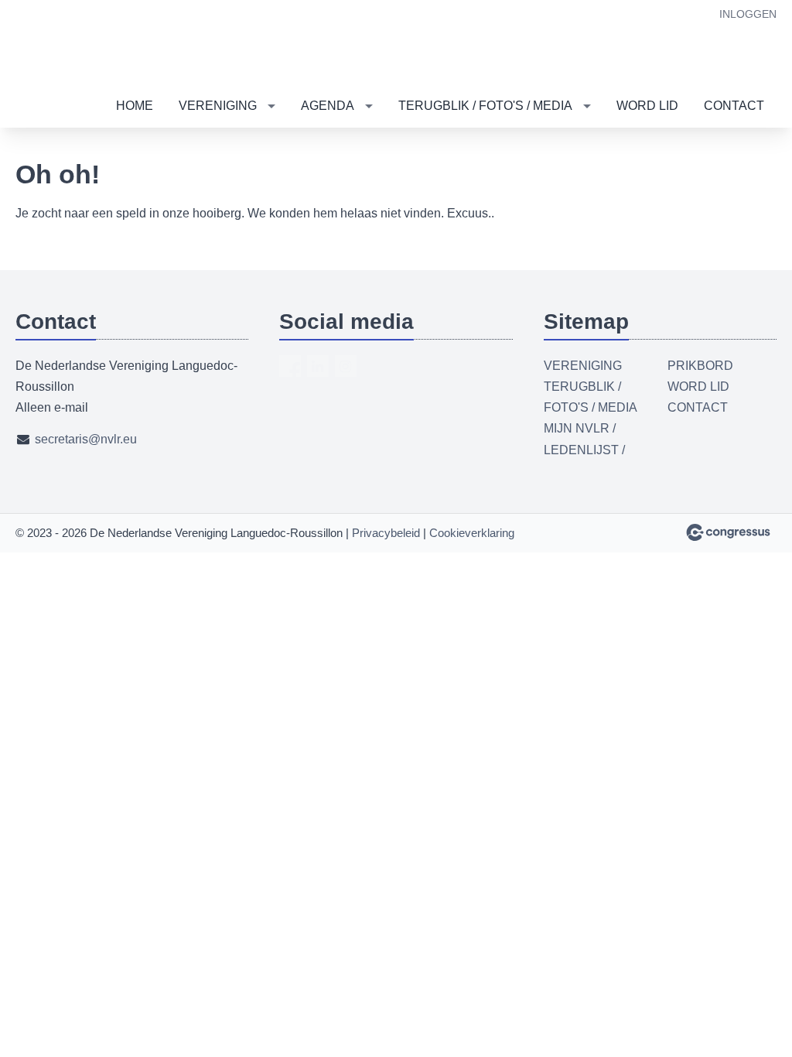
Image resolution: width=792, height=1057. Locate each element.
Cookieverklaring (471, 532)
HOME (134, 105)
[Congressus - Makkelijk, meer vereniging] (728, 532)
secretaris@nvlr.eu (86, 439)
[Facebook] (290, 366)
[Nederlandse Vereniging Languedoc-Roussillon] (61, 43)
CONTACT (734, 105)
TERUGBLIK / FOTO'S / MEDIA (485, 105)
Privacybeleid (386, 532)
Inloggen (748, 14)
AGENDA (327, 105)
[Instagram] (346, 366)
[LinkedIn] (318, 366)
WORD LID (647, 105)
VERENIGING (218, 105)
